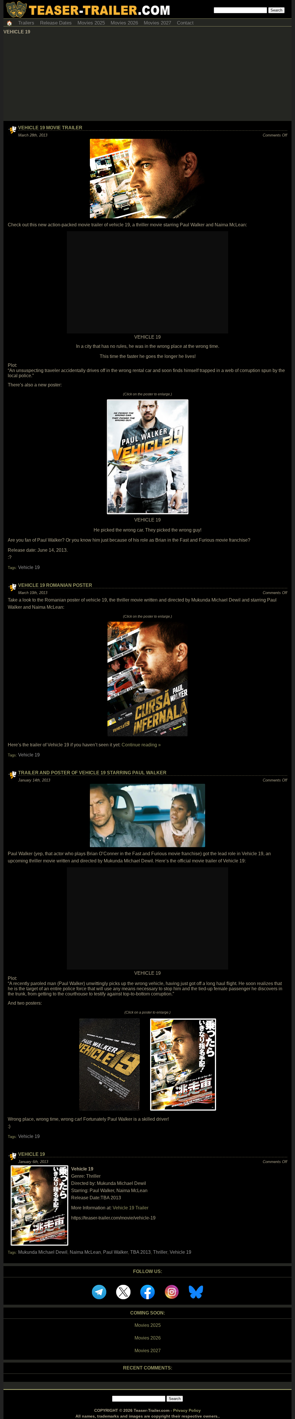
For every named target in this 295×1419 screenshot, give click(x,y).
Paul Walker (115, 1252)
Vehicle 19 (29, 567)
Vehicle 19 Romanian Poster (55, 585)
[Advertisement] (147, 77)
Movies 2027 (157, 23)
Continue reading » (141, 744)
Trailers (26, 23)
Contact (185, 23)
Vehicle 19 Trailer (130, 1207)
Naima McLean (85, 1252)
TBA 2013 (140, 1252)
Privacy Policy (187, 1410)
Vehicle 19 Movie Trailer (50, 127)
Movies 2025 (91, 23)
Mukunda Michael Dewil (42, 1252)
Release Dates (56, 23)
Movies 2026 (124, 23)
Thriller (160, 1252)
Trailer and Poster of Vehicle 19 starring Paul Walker (92, 772)
